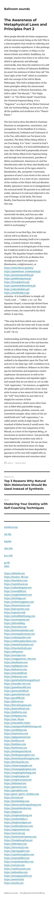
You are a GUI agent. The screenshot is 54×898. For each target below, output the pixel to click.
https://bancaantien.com (16, 609)
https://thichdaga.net (15, 598)
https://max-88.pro (14, 719)
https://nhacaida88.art (15, 673)
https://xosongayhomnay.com (19, 634)
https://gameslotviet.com (17, 694)
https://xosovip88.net (15, 591)
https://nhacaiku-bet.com (17, 683)
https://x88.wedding (14, 623)
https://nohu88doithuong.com (19, 616)
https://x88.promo (13, 651)
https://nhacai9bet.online (17, 722)
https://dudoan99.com (15, 676)
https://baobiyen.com (15, 744)
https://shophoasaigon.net (17, 822)
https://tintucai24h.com (16, 847)
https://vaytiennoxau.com (17, 868)
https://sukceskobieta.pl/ (17, 289)
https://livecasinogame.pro (17, 705)
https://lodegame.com (15, 715)
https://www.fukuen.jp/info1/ (19, 268)
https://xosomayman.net (17, 619)
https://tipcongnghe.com (17, 851)
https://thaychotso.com (16, 733)
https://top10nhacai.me (16, 584)
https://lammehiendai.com (17, 808)
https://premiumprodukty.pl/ (19, 275)
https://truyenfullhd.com (16, 858)
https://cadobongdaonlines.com (20, 641)
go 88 (7, 562)
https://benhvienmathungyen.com (21, 758)
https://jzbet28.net (13, 701)
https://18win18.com (14, 573)
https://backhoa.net (14, 740)
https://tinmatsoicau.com (17, 605)
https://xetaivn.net (13, 883)
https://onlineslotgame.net (18, 587)
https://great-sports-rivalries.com (21, 794)
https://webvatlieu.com (16, 872)
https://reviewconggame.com (19, 601)
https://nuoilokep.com (15, 730)
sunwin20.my (11, 527)
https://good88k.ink (14, 698)
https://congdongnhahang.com (20, 772)
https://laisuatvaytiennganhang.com (22, 804)
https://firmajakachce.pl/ (17, 282)
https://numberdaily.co (16, 819)
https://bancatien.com (15, 626)
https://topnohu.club (14, 612)
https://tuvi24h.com (14, 865)
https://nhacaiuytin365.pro (18, 648)
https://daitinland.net (15, 783)
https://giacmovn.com (15, 787)
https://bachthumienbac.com (19, 630)
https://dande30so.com (16, 662)
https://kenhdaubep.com (16, 801)
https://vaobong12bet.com (17, 637)
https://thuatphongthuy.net (18, 840)
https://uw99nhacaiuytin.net (19, 644)
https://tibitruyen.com (15, 843)
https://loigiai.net (13, 811)
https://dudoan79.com (15, 669)
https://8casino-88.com (16, 577)
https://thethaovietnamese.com (20, 836)
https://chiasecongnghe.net (18, 765)
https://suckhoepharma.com (18, 826)
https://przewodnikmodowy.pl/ (20, 285)
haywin (7, 541)
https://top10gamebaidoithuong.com (22, 726)
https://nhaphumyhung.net (18, 815)
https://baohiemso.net (15, 747)
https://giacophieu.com (16, 790)
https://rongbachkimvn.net (18, 594)
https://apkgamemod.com (17, 737)
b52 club (8, 555)
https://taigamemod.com (17, 829)
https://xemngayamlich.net (18, 875)
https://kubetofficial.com (17, 708)
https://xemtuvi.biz (14, 879)
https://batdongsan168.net (17, 751)
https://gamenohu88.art (16, 690)
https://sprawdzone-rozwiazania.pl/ (22, 271)
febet (6, 566)
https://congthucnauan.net (18, 779)
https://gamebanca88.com (17, 687)
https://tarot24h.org (14, 833)
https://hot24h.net (13, 797)
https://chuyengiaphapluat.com (20, 769)
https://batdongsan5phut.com (19, 755)
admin (10, 463)
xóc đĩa (7, 534)
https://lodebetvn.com (15, 712)
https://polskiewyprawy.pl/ (17, 278)
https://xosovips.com (15, 655)
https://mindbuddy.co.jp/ (17, 292)
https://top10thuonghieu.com (19, 854)
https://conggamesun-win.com (20, 658)
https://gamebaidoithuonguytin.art (22, 680)
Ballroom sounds (17, 9)
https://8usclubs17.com (16, 580)
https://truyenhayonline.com (19, 861)
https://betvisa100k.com (16, 762)
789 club (8, 548)
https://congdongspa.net (16, 776)
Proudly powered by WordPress (32, 893)
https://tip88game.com (16, 666)
